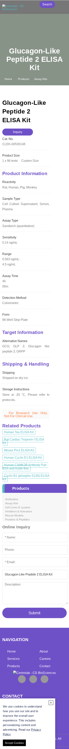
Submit (34, 613)
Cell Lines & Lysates (17, 507)
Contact (44, 666)
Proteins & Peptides (17, 519)
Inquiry (17, 132)
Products (23, 78)
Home (8, 78)
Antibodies (11, 499)
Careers (45, 658)
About (43, 651)
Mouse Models (14, 515)
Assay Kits (40, 78)
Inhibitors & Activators (18, 511)
